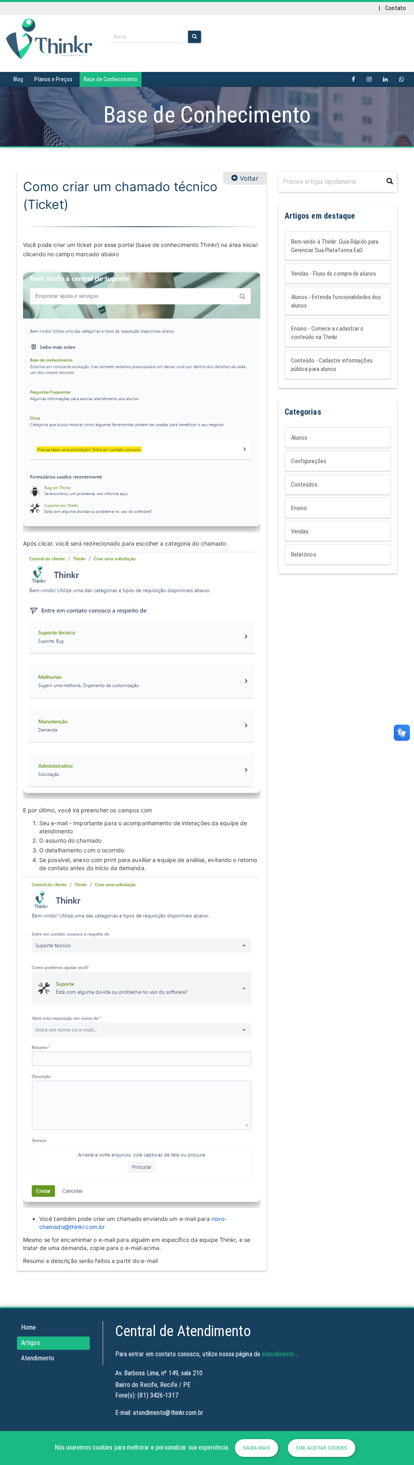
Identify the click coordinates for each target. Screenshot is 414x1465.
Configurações (308, 461)
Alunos (299, 437)
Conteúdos (304, 484)
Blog (18, 79)
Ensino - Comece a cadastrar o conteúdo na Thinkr (327, 333)
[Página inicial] (49, 39)
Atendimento (37, 1358)
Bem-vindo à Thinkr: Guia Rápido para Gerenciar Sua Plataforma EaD (335, 246)
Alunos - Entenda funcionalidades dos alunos (336, 301)
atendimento (278, 1354)
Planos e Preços (53, 79)
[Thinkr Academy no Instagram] (369, 79)
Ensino (299, 508)
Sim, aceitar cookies (321, 1448)
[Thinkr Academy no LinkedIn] (385, 79)
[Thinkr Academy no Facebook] (353, 79)
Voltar (248, 178)
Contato (395, 8)
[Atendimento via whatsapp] (401, 79)
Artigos (30, 1343)
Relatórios (303, 554)
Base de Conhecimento (110, 79)
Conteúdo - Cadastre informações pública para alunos (332, 365)
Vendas (300, 531)
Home (28, 1327)
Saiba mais (256, 1448)
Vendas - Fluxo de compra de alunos (333, 273)
